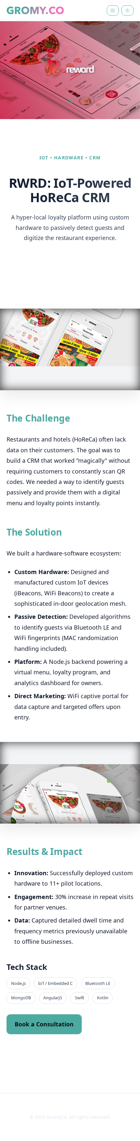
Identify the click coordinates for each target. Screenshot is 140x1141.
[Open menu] (113, 10)
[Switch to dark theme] (127, 10)
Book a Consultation (44, 1024)
